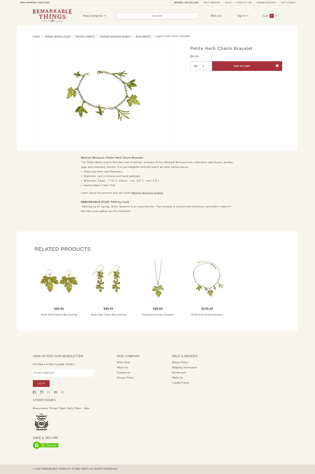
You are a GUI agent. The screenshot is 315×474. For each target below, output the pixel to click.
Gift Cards (288, 2)
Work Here (123, 362)
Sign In (242, 15)
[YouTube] (55, 392)
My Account (179, 372)
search (159, 16)
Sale (228, 2)
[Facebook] (34, 392)
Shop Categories (93, 15)
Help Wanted (212, 2)
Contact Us (244, 2)
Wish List (216, 15)
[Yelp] (62, 392)
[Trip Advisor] (48, 392)
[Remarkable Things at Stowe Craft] (52, 15)
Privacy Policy (125, 377)
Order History (266, 2)
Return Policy (180, 362)
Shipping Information (184, 367)
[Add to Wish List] (277, 66)
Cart (267, 15)
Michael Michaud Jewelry (147, 192)
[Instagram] (41, 392)
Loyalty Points (180, 382)
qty (196, 66)
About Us (122, 367)
